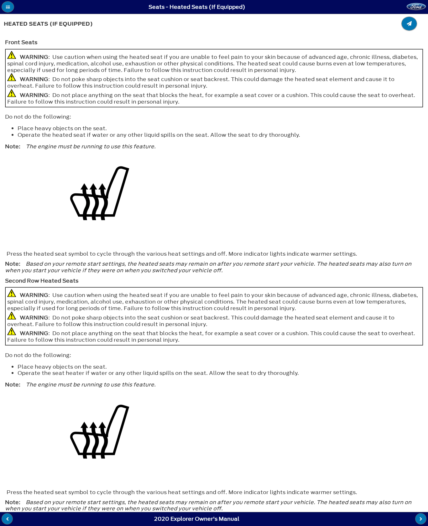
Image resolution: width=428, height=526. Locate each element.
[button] (8, 7)
